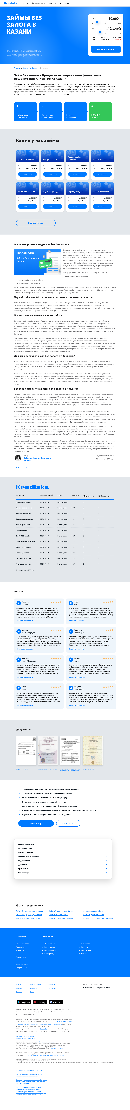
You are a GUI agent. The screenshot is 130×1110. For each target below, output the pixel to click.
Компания (53, 3)
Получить (105, 49)
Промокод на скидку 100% (15, 50)
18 (105, 33)
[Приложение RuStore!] (56, 1002)
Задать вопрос (36, 823)
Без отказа (85, 947)
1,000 (92, 23)
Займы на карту (22, 944)
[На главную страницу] (10, 3)
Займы (66, 3)
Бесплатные (86, 950)
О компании (52, 985)
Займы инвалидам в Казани (94, 911)
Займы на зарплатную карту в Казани (98, 918)
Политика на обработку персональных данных (29, 1070)
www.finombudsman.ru (57, 1048)
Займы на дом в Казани (58, 915)
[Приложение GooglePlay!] (24, 1002)
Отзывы (19, 992)
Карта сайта (52, 988)
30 (120, 33)
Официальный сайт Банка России (25, 1036)
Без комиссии (49, 947)
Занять (25, 3)
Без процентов (50, 950)
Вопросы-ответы (38, 3)
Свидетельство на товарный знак (47, 769)
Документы (20, 947)
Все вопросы (68, 823)
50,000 (119, 23)
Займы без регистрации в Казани (29, 911)
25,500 (105, 23)
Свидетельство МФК (22, 769)
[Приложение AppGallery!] (40, 1002)
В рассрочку (49, 953)
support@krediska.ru (103, 988)
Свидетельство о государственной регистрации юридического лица (70, 769)
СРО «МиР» (43, 1029)
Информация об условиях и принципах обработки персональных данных (44, 1055)
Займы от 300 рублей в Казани (28, 918)
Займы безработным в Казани (61, 911)
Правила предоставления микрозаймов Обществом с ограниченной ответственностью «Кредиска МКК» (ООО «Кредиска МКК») (31, 1081)
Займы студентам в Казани (93, 915)
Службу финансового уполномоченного (47, 1042)
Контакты (20, 950)
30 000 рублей (49, 944)
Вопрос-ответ (21, 968)
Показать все (36, 223)
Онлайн (84, 953)
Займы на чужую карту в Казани (29, 915)
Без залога (85, 944)
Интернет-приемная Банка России (25, 1038)
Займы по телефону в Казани (61, 918)
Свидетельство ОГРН (89, 769)
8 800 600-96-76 (88, 988)
